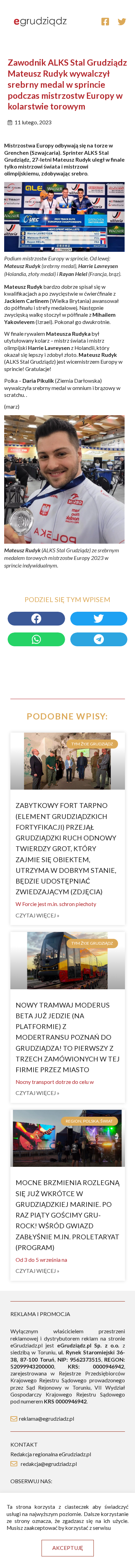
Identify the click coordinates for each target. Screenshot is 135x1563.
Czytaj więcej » (38, 915)
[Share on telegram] (99, 639)
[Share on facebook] (36, 619)
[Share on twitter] (99, 619)
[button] (68, 1548)
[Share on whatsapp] (36, 639)
